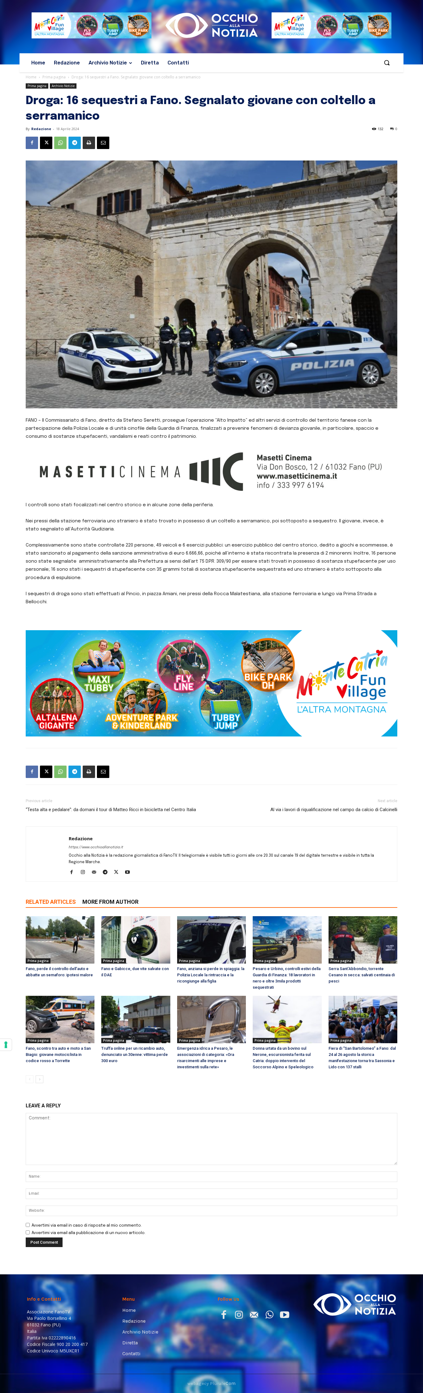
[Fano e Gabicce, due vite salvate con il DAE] (135, 997)
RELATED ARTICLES (51, 959)
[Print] (89, 143)
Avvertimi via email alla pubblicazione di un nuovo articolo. (89, 1290)
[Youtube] (129, 930)
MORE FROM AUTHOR (110, 959)
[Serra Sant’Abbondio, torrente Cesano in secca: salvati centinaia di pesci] (363, 997)
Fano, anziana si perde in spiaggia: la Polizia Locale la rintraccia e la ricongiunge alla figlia (210, 1032)
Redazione (41, 128)
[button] (386, 62)
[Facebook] (32, 143)
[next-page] (39, 1136)
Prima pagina (54, 77)
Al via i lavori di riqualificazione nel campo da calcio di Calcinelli (333, 867)
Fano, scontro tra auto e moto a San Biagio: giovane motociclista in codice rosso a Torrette (58, 1111)
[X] (46, 143)
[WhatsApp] (60, 143)
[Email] (103, 143)
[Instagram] (85, 930)
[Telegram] (74, 143)
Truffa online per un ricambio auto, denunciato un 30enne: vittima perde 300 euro (134, 1111)
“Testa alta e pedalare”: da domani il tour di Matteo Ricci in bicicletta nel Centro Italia (111, 867)
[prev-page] (29, 1136)
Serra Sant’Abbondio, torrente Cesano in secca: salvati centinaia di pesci (362, 1032)
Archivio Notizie (63, 86)
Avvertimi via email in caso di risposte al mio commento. (87, 1283)
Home (31, 77)
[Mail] (96, 930)
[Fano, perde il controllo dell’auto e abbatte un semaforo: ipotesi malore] (60, 997)
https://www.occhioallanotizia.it (96, 905)
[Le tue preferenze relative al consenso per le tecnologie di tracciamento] (6, 1045)
